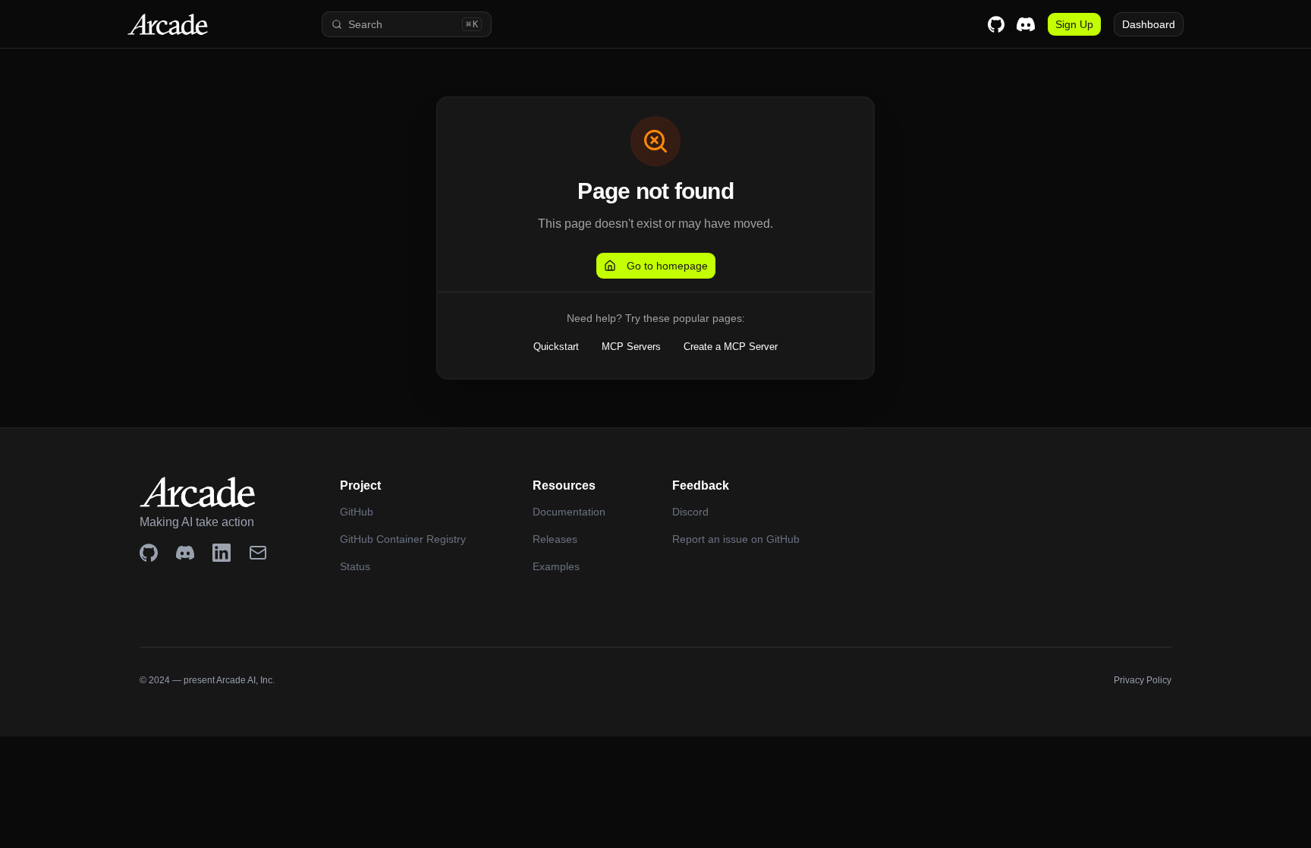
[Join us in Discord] (185, 553)
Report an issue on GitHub (736, 539)
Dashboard (1148, 24)
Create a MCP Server (731, 346)
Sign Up (1074, 24)
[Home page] (191, 24)
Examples (556, 566)
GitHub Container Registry (403, 539)
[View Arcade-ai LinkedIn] (221, 553)
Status (355, 566)
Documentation (569, 512)
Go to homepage (667, 266)
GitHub (356, 512)
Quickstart (556, 346)
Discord (690, 512)
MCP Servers (631, 346)
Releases (555, 539)
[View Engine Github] (149, 553)
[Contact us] (258, 553)
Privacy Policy (1142, 680)
